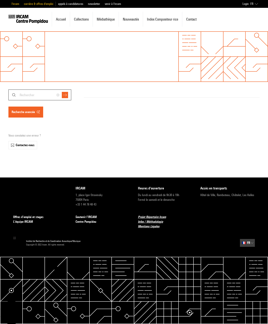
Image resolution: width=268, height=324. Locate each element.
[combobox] (39, 95)
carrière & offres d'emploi (38, 4)
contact (191, 19)
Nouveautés (131, 19)
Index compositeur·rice (162, 19)
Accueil (61, 19)
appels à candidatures (70, 4)
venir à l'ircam (113, 4)
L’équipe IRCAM (23, 222)
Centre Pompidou (86, 222)
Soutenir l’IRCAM (86, 217)
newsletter (94, 4)
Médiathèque (106, 19)
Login (245, 4)
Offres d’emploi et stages (28, 217)
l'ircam (15, 4)
